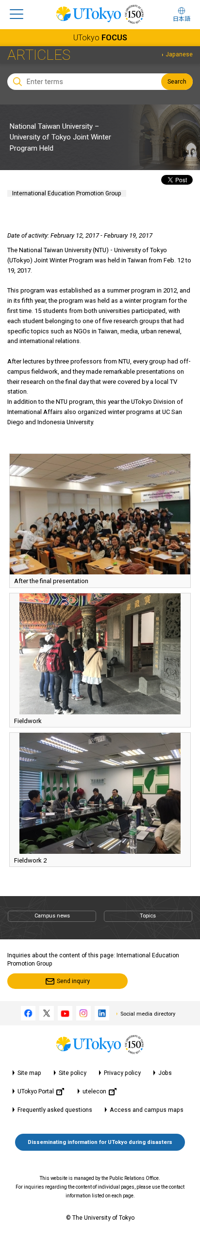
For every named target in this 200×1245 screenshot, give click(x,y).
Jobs (165, 1073)
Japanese (179, 54)
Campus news (52, 916)
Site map (29, 1073)
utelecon (94, 1091)
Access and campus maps (146, 1110)
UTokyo (100, 37)
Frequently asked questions (54, 1110)
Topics (148, 916)
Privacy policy (122, 1073)
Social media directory (147, 1014)
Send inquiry (73, 981)
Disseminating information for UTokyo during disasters (100, 1142)
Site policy (72, 1073)
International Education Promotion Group (66, 193)
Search (176, 81)
